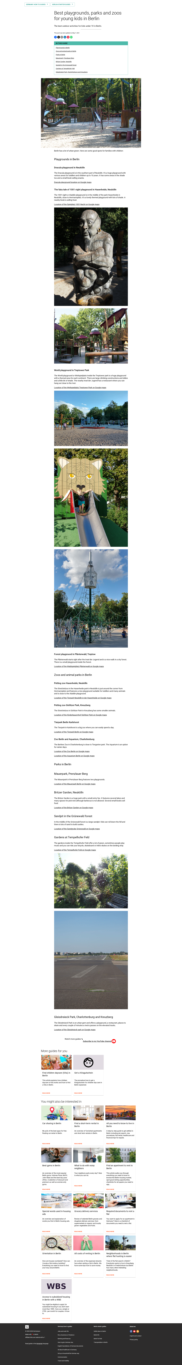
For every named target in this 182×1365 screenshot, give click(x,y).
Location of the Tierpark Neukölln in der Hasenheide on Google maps (82, 698)
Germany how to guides (35, 4)
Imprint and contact (135, 1336)
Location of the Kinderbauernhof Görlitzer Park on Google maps (80, 715)
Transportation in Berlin (101, 1342)
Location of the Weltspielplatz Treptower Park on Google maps (80, 388)
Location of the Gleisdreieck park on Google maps (74, 1030)
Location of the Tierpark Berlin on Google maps (73, 732)
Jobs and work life (63, 1331)
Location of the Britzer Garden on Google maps (73, 808)
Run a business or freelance (66, 1335)
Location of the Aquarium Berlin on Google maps (74, 756)
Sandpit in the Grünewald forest (66, 65)
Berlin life (96, 1335)
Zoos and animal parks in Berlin (66, 51)
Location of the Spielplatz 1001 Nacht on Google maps (76, 204)
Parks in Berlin (60, 55)
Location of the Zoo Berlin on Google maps (72, 751)
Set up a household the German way (68, 1353)
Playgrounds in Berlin (63, 48)
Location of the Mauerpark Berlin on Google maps (74, 784)
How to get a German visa (65, 1342)
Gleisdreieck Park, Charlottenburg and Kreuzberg (72, 72)
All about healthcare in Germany (67, 1349)
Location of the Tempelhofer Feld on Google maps (75, 850)
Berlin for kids (98, 1338)
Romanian (40, 1343)
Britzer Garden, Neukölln (64, 62)
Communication (62, 1357)
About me (133, 1326)
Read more (46, 1093)
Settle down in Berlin (100, 1331)
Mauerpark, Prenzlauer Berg (65, 58)
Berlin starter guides (61, 4)
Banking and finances (64, 1338)
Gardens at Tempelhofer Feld (65, 69)
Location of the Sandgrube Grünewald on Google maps (77, 829)
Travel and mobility (63, 1361)
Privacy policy (134, 1339)
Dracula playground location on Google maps (72, 182)
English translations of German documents (70, 1346)
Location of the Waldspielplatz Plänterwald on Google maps (79, 666)
